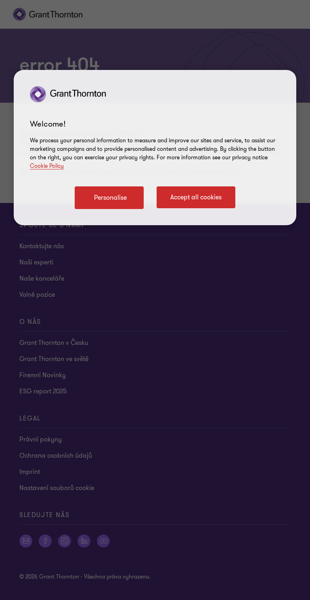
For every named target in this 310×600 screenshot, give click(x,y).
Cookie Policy (47, 166)
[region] (155, 147)
